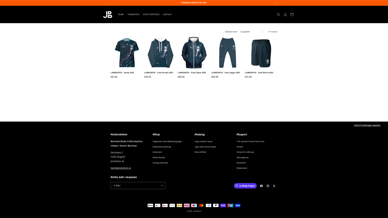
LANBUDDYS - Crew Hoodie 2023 (158, 72)
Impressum (157, 152)
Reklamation (242, 168)
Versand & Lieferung (245, 152)
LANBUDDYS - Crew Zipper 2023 (192, 72)
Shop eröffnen (200, 152)
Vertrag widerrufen (160, 162)
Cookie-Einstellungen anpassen (367, 125)
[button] (278, 14)
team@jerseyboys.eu (121, 168)
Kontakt (240, 146)
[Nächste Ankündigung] (276, 3)
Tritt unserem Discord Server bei (250, 141)
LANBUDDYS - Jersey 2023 (122, 72)
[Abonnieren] (161, 185)
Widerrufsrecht (159, 157)
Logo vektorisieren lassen (205, 146)
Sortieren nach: (231, 31)
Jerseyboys (197, 211)
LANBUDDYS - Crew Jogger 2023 (225, 72)
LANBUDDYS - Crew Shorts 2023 (259, 72)
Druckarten (241, 162)
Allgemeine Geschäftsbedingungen (167, 141)
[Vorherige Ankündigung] (111, 3)
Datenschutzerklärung (162, 146)
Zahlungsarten (243, 157)
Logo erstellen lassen (204, 141)
